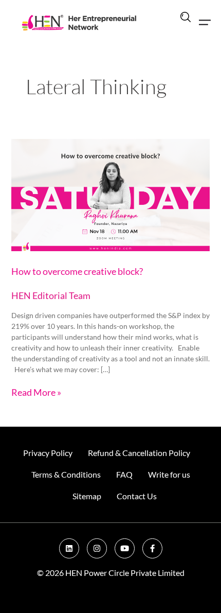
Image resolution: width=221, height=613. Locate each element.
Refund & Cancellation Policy (139, 453)
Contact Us (137, 496)
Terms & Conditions (66, 474)
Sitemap (86, 496)
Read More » (36, 392)
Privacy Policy (47, 453)
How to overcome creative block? (77, 271)
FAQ (124, 474)
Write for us (169, 474)
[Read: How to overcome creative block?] (110, 194)
